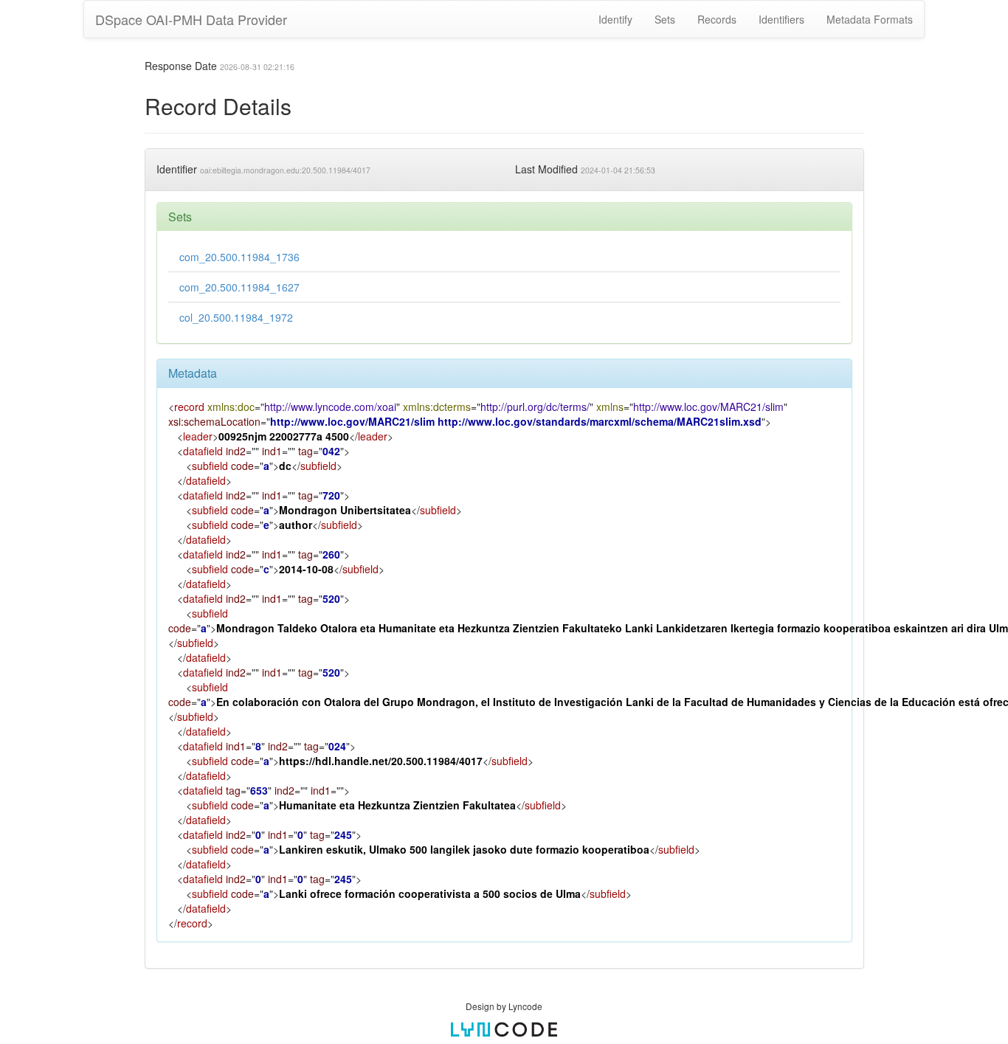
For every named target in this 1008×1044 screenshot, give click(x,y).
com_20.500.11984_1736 (239, 256)
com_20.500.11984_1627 (239, 287)
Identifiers (781, 19)
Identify (615, 19)
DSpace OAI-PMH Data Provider (191, 19)
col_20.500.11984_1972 (236, 317)
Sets (665, 19)
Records (716, 19)
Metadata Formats (869, 19)
